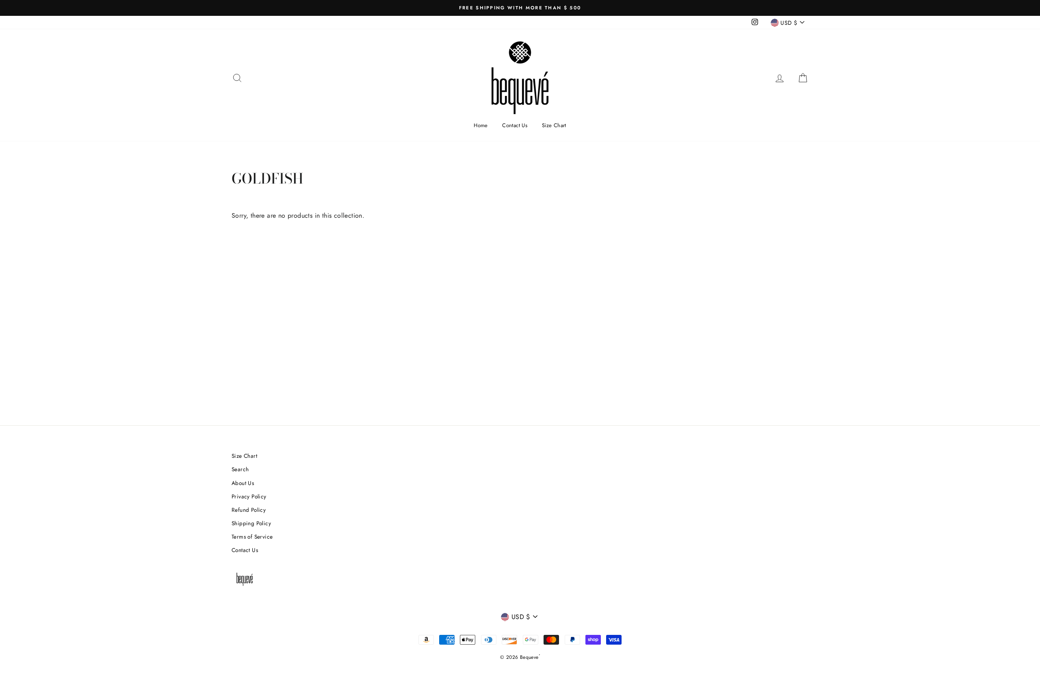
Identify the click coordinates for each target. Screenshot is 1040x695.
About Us (243, 483)
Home (481, 125)
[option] (520, 8)
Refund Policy (249, 510)
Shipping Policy (251, 523)
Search (240, 469)
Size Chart (554, 125)
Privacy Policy (249, 496)
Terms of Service (252, 537)
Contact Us (514, 125)
